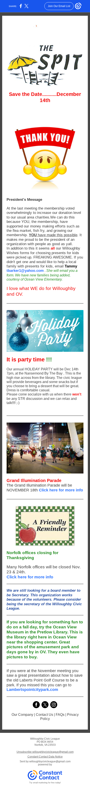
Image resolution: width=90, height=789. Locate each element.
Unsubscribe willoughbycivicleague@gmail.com (45, 751)
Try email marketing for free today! (45, 783)
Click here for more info (61, 490)
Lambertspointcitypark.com (32, 689)
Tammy (71, 266)
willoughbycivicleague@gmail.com (50, 761)
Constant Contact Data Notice (45, 756)
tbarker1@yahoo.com (25, 271)
